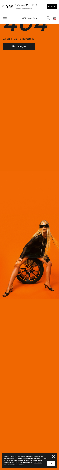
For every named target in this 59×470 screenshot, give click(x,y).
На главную (19, 46)
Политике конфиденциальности (23, 463)
